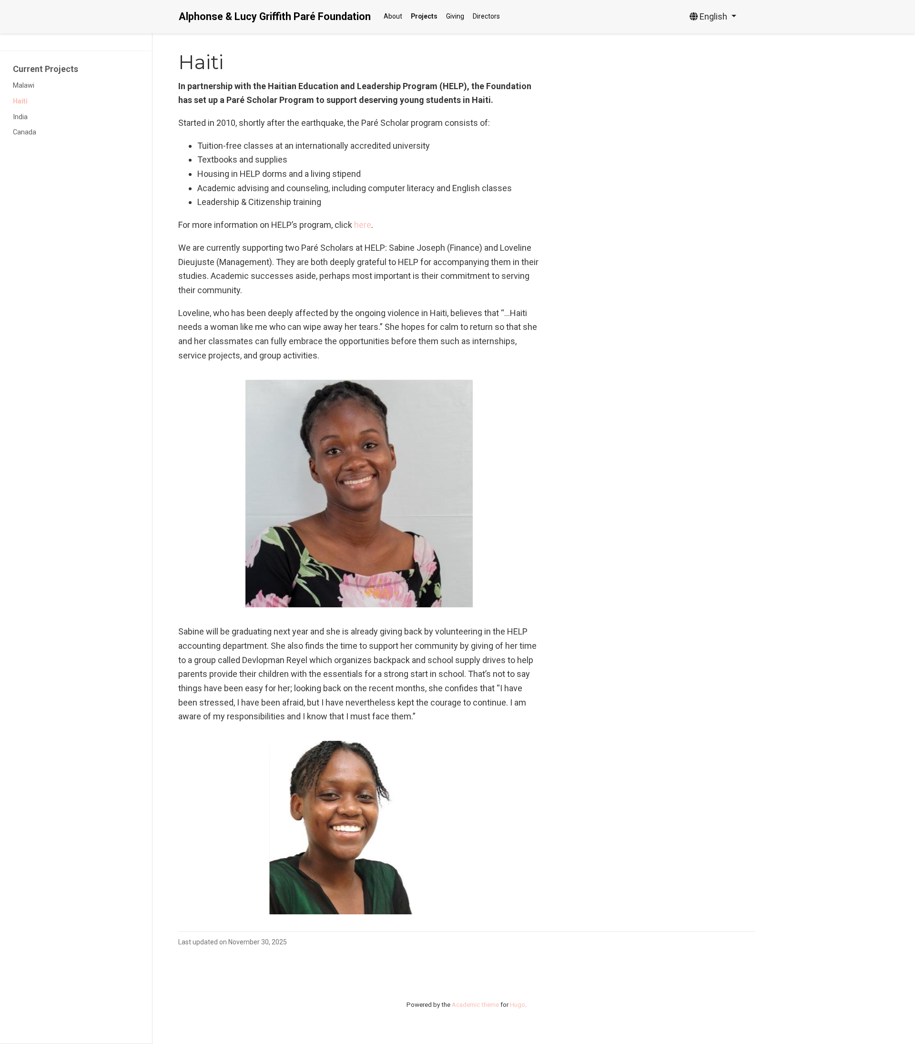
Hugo (517, 1004)
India (20, 117)
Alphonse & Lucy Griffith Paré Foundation (275, 16)
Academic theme (475, 1004)
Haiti (20, 101)
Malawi (23, 86)
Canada (24, 132)
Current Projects (45, 69)
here (362, 225)
